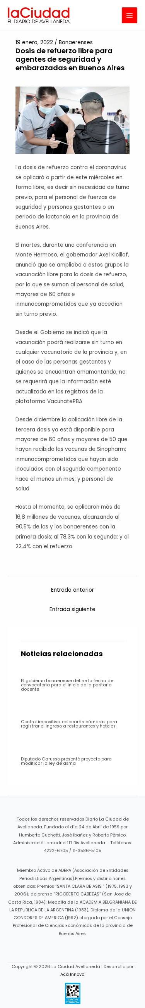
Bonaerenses (76, 42)
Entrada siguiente (72, 609)
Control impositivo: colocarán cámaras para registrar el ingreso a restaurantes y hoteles (69, 724)
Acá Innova (72, 974)
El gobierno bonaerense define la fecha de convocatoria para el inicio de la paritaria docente (67, 685)
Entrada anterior (72, 590)
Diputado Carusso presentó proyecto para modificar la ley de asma (66, 761)
